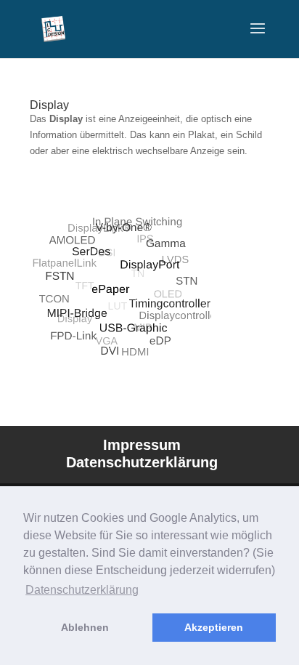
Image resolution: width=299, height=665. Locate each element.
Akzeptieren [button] (213, 627)
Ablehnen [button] (85, 627)
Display (49, 105)
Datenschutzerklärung (142, 462)
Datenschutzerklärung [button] (82, 590)
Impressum (142, 445)
